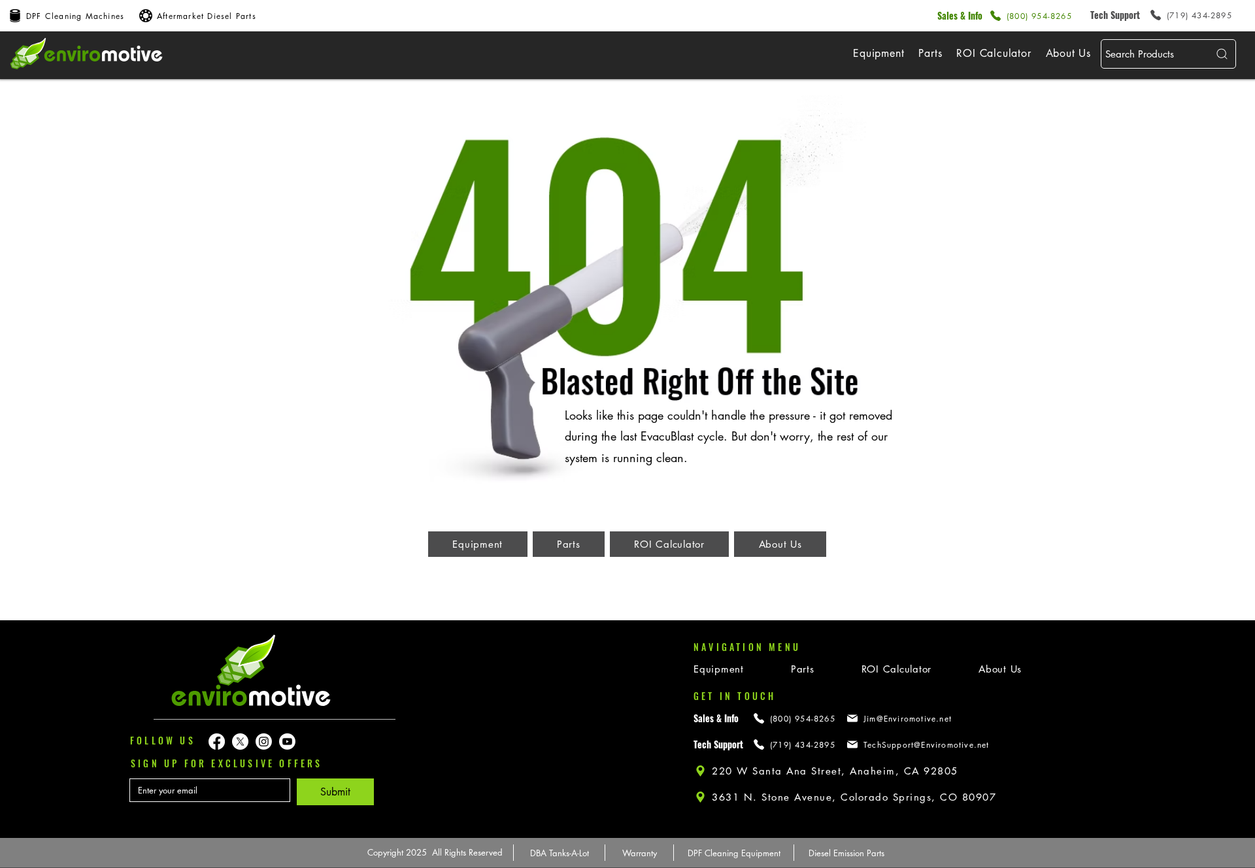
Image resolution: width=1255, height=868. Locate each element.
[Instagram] (264, 741)
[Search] (1220, 53)
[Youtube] (287, 741)
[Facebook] (217, 741)
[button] (878, 53)
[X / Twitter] (240, 741)
